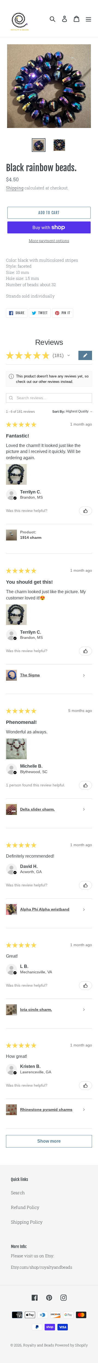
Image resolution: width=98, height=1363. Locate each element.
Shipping (14, 187)
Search (18, 1192)
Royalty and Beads (38, 1345)
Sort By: (58, 412)
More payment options (49, 240)
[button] (68, 355)
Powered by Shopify (71, 1345)
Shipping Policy (26, 1222)
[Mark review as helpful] (85, 511)
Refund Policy (25, 1207)
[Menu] (88, 18)
